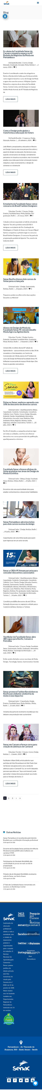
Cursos (25, 63)
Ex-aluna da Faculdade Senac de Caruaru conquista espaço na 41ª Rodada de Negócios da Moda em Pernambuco (18, 54)
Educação (6, 65)
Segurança (6, 423)
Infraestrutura (7, 418)
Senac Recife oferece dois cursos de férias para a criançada (19, 280)
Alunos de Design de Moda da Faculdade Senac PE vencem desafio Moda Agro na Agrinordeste (19, 330)
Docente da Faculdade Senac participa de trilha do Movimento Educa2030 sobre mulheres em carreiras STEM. (20, 851)
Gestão (12, 416)
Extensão (6, 339)
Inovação (21, 65)
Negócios (18, 420)
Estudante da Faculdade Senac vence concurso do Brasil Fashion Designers (20, 205)
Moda (27, 65)
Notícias (32, 65)
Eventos (6, 213)
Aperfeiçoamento (26, 410)
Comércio (15, 412)
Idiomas (15, 587)
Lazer (21, 418)
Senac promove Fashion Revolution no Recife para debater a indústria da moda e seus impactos (20, 693)
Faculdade (13, 339)
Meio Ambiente (26, 589)
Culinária (6, 414)
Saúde (30, 420)
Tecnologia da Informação (27, 593)
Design (30, 63)
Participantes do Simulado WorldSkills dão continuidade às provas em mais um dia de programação (17, 863)
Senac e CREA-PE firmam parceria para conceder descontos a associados (20, 571)
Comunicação (23, 412)
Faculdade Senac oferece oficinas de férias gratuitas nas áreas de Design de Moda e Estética (21, 471)
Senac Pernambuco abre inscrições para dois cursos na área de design (18, 523)
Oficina (16, 481)
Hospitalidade (20, 416)
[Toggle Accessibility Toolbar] (5, 16)
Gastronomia (30, 286)
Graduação (13, 65)
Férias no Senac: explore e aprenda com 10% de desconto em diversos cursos (21, 403)
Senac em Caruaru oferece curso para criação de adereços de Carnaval (20, 745)
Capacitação (7, 412)
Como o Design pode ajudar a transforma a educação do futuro (18, 131)
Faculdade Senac (14, 213)
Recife (13, 216)
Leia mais (10, 99)
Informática (29, 416)
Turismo (29, 423)
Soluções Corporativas (18, 423)
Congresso (26, 138)
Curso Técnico (14, 414)
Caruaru (25, 211)
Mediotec (27, 418)
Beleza (35, 410)
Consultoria (32, 412)
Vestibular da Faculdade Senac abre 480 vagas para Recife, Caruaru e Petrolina (19, 639)
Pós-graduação (21, 591)
